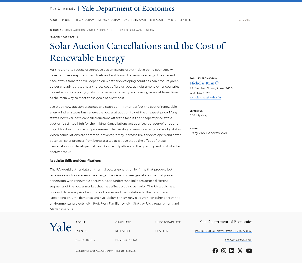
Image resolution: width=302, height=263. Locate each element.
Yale (60, 227)
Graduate (123, 222)
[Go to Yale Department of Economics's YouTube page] (249, 251)
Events (171, 19)
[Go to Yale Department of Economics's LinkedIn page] (231, 251)
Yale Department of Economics (128, 8)
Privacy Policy (126, 240)
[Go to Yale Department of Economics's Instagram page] (223, 251)
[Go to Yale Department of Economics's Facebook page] (215, 251)
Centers (184, 19)
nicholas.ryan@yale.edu (205, 97)
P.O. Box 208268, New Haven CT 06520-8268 (223, 230)
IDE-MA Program (109, 19)
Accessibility (85, 240)
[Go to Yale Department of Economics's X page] (240, 251)
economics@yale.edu (238, 240)
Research (122, 231)
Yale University (62, 8)
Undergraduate (168, 222)
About (80, 222)
